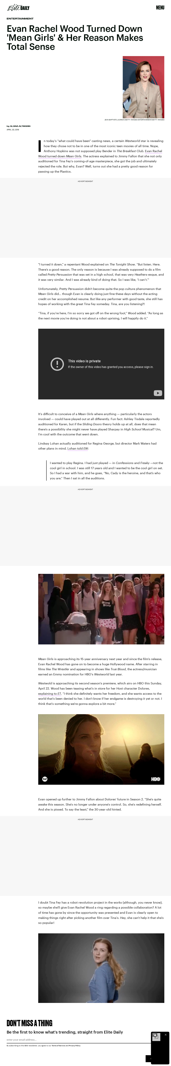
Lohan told (77, 448)
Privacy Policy (74, 1046)
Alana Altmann (20, 126)
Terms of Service (58, 1046)
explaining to (49, 693)
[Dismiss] (165, 1035)
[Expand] (154, 1035)
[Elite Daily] (18, 7)
